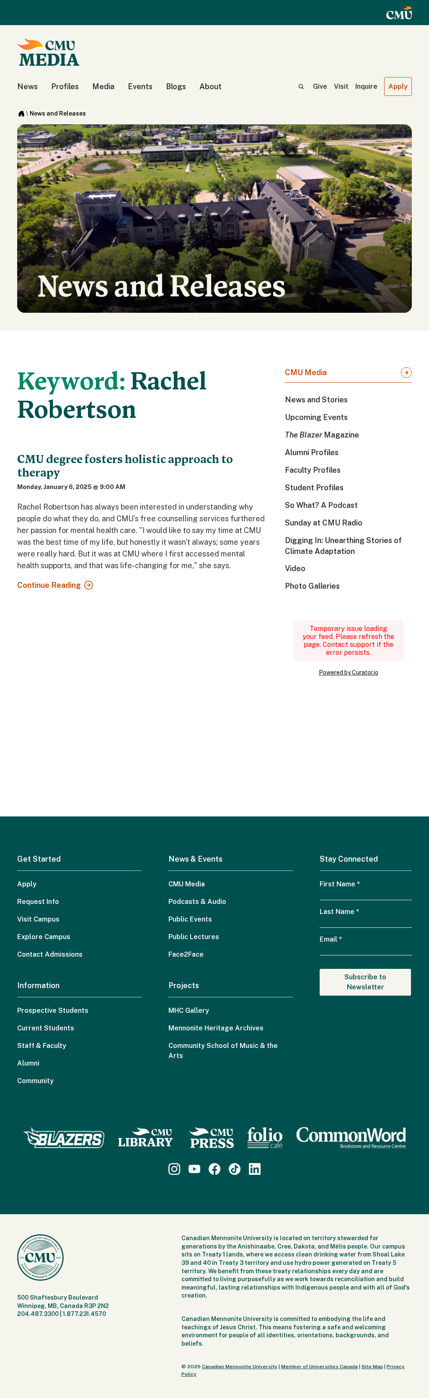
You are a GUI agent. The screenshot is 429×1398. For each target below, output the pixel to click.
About (210, 86)
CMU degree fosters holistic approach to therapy (125, 466)
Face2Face (186, 954)
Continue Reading (49, 585)
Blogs (176, 86)
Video (295, 568)
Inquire (366, 86)
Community (35, 1081)
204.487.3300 (38, 1313)
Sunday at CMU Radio (323, 522)
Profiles (65, 86)
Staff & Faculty (41, 1046)
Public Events (190, 919)
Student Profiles (314, 487)
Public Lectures (193, 937)
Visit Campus (38, 919)
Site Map (372, 1367)
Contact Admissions (50, 954)
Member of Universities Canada (319, 1367)
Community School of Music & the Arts (223, 1051)
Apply (398, 86)
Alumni (28, 1063)
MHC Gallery (188, 1010)
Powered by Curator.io (348, 672)
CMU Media (306, 372)
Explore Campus (43, 937)
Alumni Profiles (312, 452)
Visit (341, 86)
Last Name (339, 912)
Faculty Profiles (313, 470)
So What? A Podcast (321, 505)
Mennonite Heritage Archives (216, 1028)
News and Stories (316, 399)
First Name (340, 884)
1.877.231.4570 (84, 1313)
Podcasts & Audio (197, 902)
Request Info (38, 902)
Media (103, 86)
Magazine (322, 434)
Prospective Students (52, 1010)
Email (331, 939)
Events (140, 86)
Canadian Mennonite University (239, 1367)
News (27, 86)
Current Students (45, 1028)
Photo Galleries (312, 586)
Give (320, 86)
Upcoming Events (316, 417)
